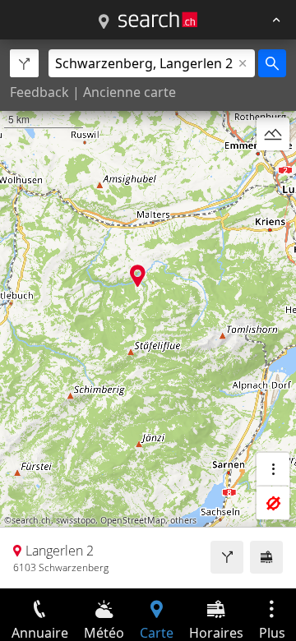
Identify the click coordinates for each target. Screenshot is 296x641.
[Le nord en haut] (273, 173)
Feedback (39, 92)
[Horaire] (266, 557)
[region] (148, 313)
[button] (138, 275)
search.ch (31, 520)
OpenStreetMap (132, 520)
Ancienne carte (129, 92)
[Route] (226, 557)
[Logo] (157, 20)
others (183, 520)
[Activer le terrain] (273, 134)
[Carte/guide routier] (104, 22)
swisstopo (75, 520)
